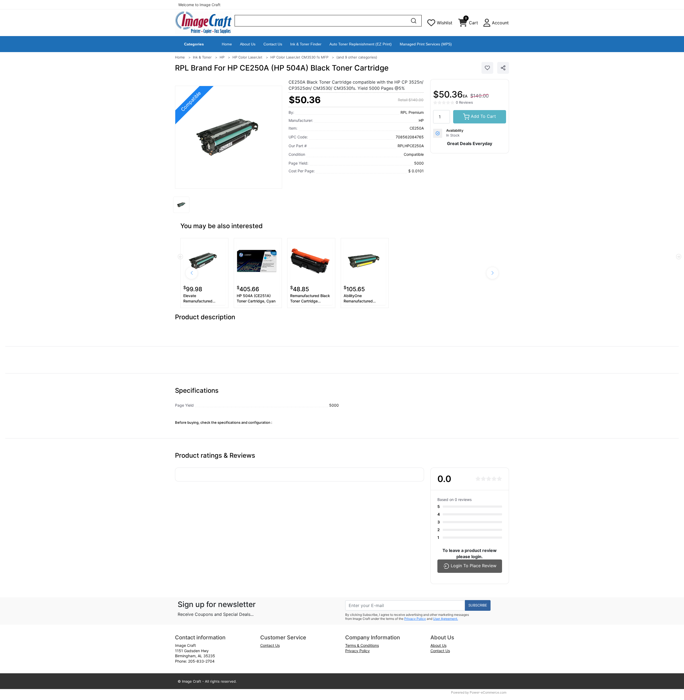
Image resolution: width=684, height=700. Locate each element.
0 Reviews (464, 102)
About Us (247, 44)
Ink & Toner (202, 57)
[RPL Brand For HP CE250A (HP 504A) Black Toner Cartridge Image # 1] (181, 204)
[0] (462, 24)
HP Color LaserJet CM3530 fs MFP (299, 57)
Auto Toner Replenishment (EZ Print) (360, 44)
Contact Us (272, 44)
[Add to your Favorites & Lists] (487, 68)
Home (227, 44)
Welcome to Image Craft (199, 4)
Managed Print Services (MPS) (426, 44)
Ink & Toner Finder (305, 44)
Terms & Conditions (362, 645)
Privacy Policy (415, 619)
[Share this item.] (503, 68)
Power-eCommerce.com (488, 692)
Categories (194, 44)
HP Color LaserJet (247, 57)
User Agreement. (445, 619)
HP (222, 57)
